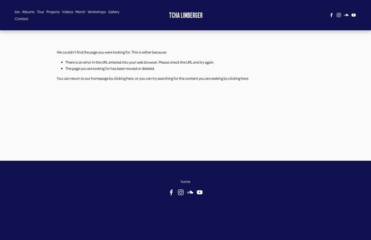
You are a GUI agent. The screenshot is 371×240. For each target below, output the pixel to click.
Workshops (97, 11)
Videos (67, 11)
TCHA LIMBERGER (186, 15)
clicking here (124, 78)
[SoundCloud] (346, 15)
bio (17, 11)
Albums (28, 11)
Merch (80, 11)
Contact (21, 18)
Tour (40, 11)
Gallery (113, 11)
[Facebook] (331, 15)
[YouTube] (353, 15)
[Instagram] (338, 15)
